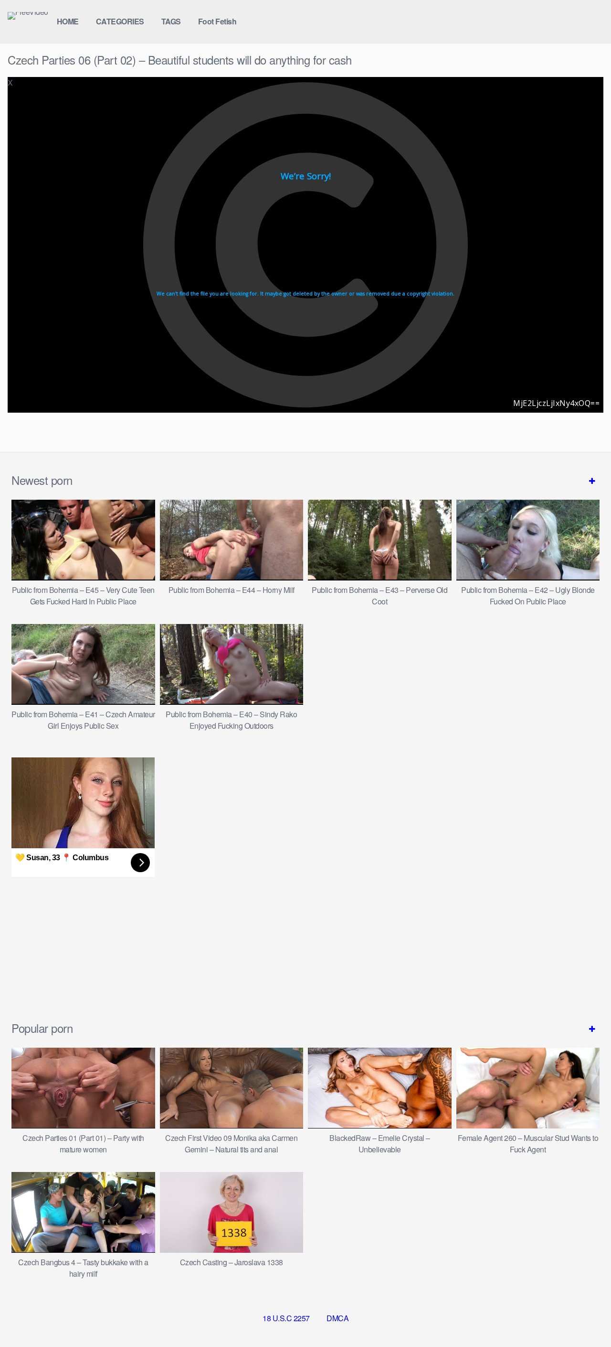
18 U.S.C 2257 (286, 1318)
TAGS (171, 21)
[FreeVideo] (28, 16)
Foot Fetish (217, 21)
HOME (68, 21)
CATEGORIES (120, 21)
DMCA (337, 1318)
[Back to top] (584, 1316)
